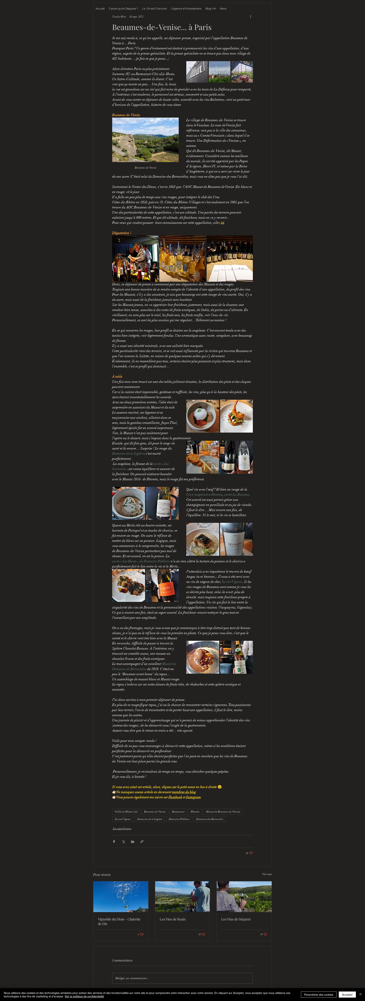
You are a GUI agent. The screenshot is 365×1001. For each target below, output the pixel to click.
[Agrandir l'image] (197, 72)
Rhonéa (195, 811)
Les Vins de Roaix (173, 919)
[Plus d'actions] (250, 16)
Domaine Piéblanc (179, 819)
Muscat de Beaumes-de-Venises (223, 811)
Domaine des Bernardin (209, 819)
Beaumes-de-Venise (155, 811)
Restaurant (178, 811)
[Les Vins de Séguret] (244, 896)
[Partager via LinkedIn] (132, 841)
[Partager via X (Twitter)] (123, 841)
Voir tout (267, 874)
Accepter (347, 994)
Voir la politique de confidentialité (84, 996)
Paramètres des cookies (318, 994)
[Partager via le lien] (142, 841)
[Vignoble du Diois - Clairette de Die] (120, 896)
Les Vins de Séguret (236, 919)
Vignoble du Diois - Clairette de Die (119, 921)
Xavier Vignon (123, 819)
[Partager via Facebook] (114, 841)
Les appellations (122, 828)
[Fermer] (360, 994)
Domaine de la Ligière (149, 819)
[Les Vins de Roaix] (182, 896)
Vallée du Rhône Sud (126, 811)
